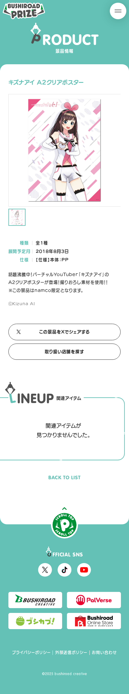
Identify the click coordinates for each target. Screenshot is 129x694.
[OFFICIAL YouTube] (84, 570)
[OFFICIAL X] (45, 570)
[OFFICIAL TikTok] (64, 570)
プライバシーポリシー (31, 652)
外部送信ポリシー (71, 652)
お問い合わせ (104, 652)
